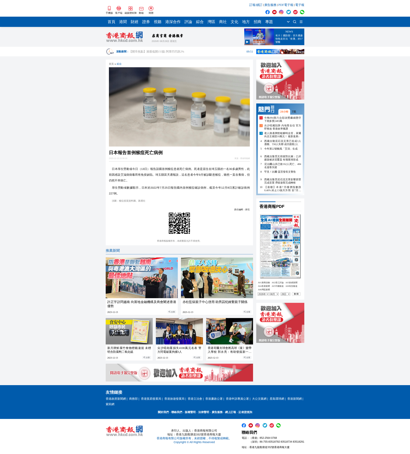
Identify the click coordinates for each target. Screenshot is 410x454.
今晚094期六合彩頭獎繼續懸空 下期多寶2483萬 (282, 119)
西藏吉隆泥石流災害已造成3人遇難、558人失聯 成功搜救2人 (282, 143)
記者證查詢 (245, 412)
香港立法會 (195, 398)
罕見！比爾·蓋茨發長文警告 (280, 171)
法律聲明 (203, 412)
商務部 (133, 398)
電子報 (299, 5)
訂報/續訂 (255, 5)
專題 (269, 22)
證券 (146, 22)
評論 (188, 22)
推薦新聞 (113, 251)
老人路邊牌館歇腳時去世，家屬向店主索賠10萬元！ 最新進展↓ (282, 135)
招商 (257, 22)
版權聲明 (190, 412)
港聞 (123, 22)
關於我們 (163, 412)
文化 (234, 22)
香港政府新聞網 (116, 398)
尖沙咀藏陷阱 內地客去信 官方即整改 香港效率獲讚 (282, 127)
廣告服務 (270, 5)
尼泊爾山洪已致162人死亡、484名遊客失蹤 (282, 166)
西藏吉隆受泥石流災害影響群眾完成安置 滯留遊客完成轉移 (282, 181)
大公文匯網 (259, 398)
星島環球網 (277, 398)
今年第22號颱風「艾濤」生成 (281, 148)
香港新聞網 (294, 398)
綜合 (200, 22)
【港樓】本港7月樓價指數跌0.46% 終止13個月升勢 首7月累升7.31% (282, 189)
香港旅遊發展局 (174, 398)
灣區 (211, 22)
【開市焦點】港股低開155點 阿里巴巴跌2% (191, 51)
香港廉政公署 (214, 398)
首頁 (111, 22)
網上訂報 (230, 412)
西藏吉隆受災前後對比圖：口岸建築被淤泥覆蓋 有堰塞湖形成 (282, 158)
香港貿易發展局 (151, 398)
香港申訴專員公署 (237, 398)
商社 (223, 22)
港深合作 (173, 22)
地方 (246, 22)
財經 (134, 22)
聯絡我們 (176, 412)
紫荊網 (110, 404)
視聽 (157, 22)
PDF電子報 (285, 5)
